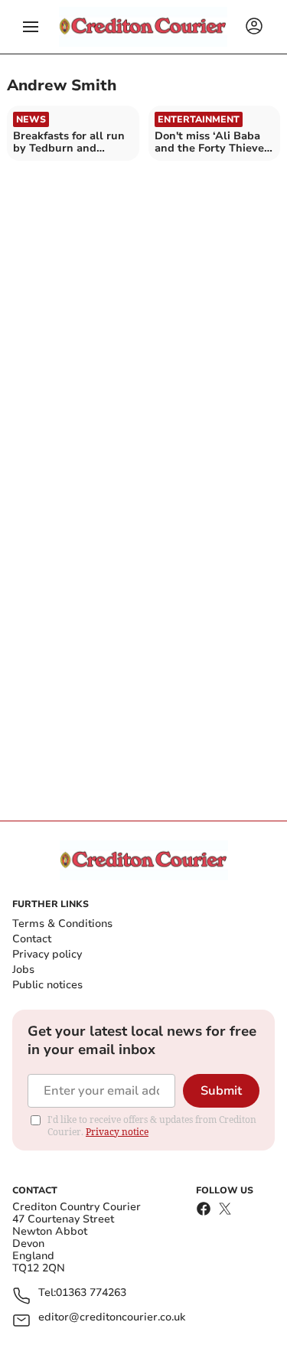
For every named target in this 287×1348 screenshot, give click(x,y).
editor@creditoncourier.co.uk (111, 1317)
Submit (221, 1090)
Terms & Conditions (62, 923)
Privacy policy (47, 954)
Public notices (47, 985)
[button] (30, 26)
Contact (31, 939)
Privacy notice (117, 1131)
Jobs (23, 969)
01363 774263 (91, 1293)
